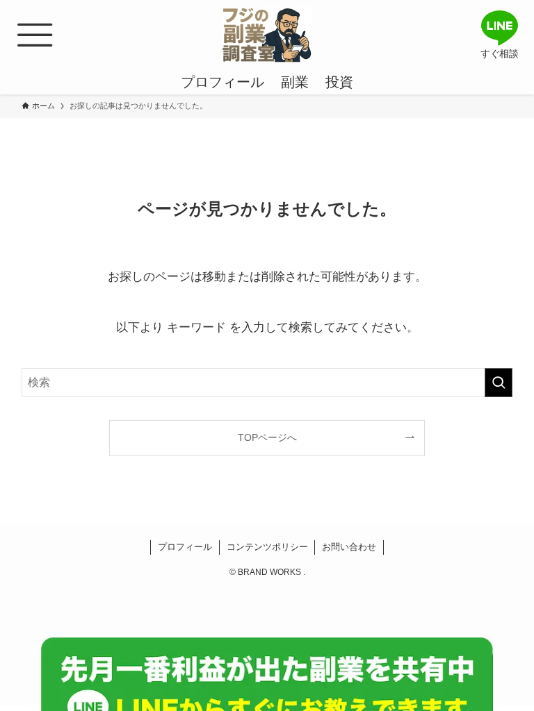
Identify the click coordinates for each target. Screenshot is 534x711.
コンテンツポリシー (267, 547)
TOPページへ (267, 437)
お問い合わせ (349, 547)
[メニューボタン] (35, 34)
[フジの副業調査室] (267, 34)
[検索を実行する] (498, 382)
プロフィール (185, 547)
